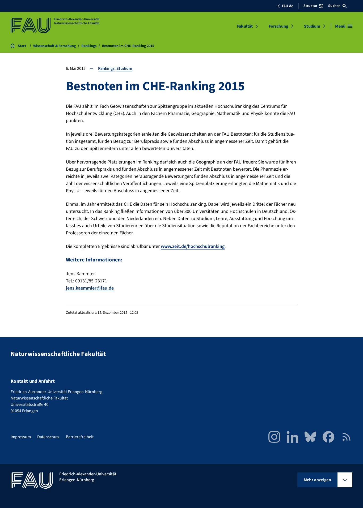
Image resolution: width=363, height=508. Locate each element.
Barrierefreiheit (80, 437)
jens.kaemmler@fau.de (90, 288)
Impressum (21, 437)
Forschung (278, 26)
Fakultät (245, 26)
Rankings (106, 68)
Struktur (310, 5)
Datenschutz (48, 437)
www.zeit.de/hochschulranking (193, 246)
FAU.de (287, 6)
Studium (312, 26)
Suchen (334, 5)
